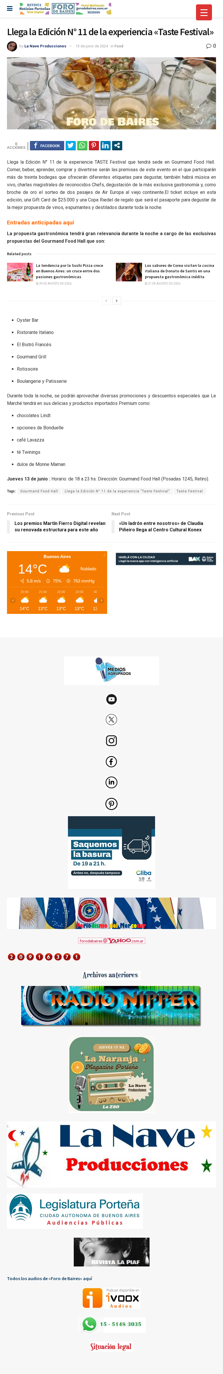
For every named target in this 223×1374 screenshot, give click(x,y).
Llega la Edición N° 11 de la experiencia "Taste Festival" (117, 491)
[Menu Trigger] (204, 12)
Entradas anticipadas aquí (40, 222)
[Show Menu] (9, 8)
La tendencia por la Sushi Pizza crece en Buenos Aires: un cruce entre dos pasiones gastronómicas (69, 271)
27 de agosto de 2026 (164, 283)
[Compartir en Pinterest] (94, 145)
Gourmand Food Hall (39, 491)
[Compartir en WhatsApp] (82, 145)
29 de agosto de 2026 (55, 283)
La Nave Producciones (45, 46)
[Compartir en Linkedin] (105, 145)
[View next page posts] (116, 301)
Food (118, 46)
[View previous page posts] (106, 301)
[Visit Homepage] (64, 9)
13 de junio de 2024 (91, 46)
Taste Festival (190, 491)
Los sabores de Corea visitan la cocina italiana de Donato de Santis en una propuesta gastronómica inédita (179, 271)
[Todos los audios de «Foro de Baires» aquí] (111, 1298)
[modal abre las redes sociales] (117, 145)
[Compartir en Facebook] (47, 145)
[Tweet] (71, 145)
